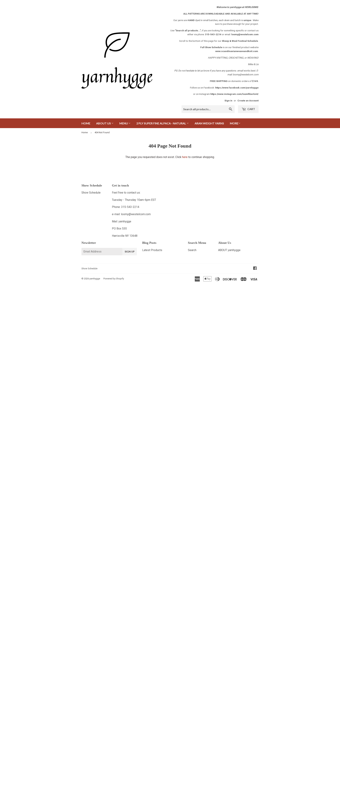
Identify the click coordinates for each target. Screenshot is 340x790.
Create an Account (248, 100)
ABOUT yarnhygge (229, 250)
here (185, 157)
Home (85, 123)
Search (192, 250)
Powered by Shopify (113, 278)
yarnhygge (94, 278)
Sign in (228, 100)
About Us (103, 123)
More (234, 123)
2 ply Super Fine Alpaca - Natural (161, 123)
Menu (123, 123)
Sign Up (130, 251)
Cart (251, 109)
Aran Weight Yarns (209, 123)
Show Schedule (91, 192)
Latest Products (152, 250)
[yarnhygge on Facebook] (255, 268)
